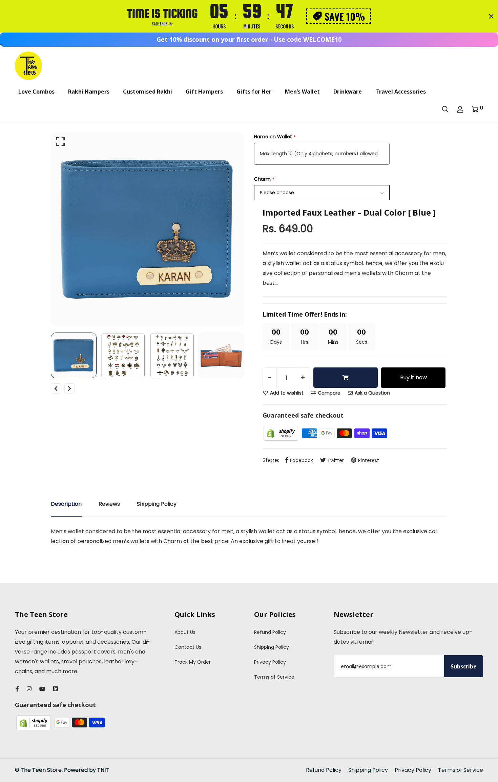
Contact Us (187, 647)
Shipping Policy (271, 647)
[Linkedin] (56, 689)
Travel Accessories (400, 91)
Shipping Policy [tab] (157, 504)
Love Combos (36, 91)
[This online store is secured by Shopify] (281, 433)
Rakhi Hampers (88, 91)
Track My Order (192, 662)
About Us (184, 632)
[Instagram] (29, 689)
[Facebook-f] (17, 689)
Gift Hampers (204, 91)
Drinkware (347, 91)
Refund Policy (270, 632)
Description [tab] (66, 504)
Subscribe (464, 666)
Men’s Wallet (302, 91)
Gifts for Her (253, 91)
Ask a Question (371, 392)
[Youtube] (42, 689)
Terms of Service (274, 677)
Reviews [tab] (109, 504)
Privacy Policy (270, 662)
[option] (147, 229)
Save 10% (345, 16)
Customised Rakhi (147, 91)
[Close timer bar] (491, 16)
